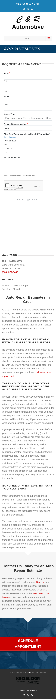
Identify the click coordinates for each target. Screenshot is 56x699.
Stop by (40, 582)
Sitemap (22, 690)
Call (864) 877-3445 (28, 4)
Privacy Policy (32, 690)
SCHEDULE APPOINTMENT (28, 644)
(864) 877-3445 (10, 272)
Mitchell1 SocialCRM (23, 673)
